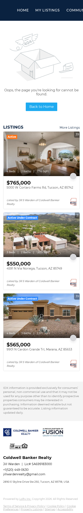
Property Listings (32, 509)
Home (23, 10)
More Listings (70, 127)
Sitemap (50, 509)
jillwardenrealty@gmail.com (24, 474)
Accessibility (65, 509)
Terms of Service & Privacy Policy (24, 506)
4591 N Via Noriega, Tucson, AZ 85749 (34, 268)
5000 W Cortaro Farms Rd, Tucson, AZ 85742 (40, 187)
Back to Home (41, 107)
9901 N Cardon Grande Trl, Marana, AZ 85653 (39, 349)
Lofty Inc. (25, 498)
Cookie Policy (56, 506)
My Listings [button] (47, 10)
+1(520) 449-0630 (16, 470)
